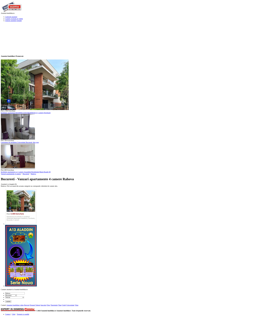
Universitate (70, 305)
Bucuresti (26, 174)
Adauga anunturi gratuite (13, 21)
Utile (13, 314)
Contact (7, 314)
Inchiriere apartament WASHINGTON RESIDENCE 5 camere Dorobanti (25, 113)
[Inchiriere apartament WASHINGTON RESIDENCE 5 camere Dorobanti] (35, 109)
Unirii (64, 305)
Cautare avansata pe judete (14, 19)
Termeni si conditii (23, 314)
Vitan (76, 305)
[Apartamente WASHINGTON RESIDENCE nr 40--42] (21, 224)
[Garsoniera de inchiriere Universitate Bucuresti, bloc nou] (18, 139)
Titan (60, 305)
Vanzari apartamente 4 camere (11, 174)
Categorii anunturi (11, 17)
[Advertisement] (64, 38)
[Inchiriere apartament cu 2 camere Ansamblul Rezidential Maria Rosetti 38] (18, 168)
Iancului (43, 305)
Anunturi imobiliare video (15, 305)
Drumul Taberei (35, 305)
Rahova (33, 174)
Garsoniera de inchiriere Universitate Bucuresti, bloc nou (20, 142)
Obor (48, 305)
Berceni (26, 305)
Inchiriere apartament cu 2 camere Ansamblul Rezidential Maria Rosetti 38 (25, 172)
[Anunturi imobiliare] (11, 12)
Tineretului (54, 305)
